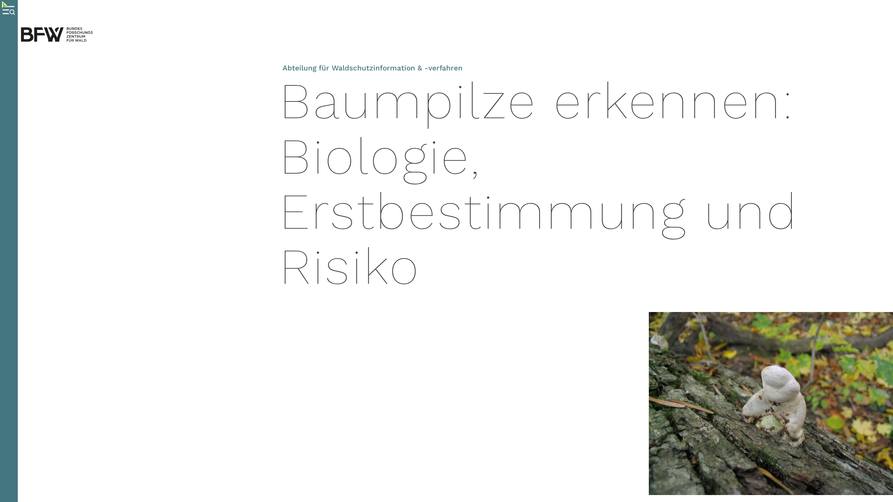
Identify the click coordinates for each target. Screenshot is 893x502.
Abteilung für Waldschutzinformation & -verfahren (373, 68)
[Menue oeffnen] (9, 251)
